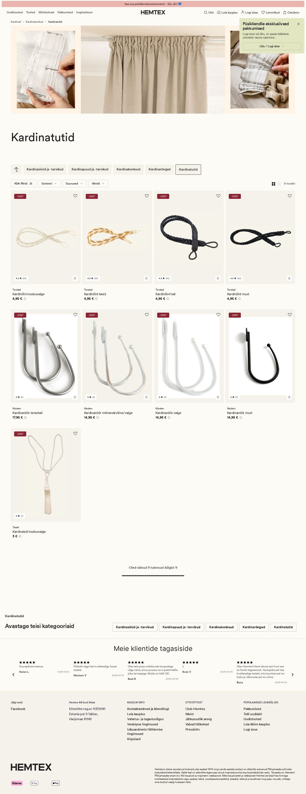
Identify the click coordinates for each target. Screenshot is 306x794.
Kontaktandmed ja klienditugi (148, 709)
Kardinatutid (188, 169)
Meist (189, 714)
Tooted (30, 12)
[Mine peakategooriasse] (16, 169)
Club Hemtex (195, 709)
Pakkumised (65, 12)
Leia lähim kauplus (257, 724)
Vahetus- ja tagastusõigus (145, 719)
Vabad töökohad (197, 724)
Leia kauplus (136, 714)
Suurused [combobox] (72, 183)
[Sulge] (298, 23)
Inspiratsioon (84, 12)
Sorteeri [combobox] (47, 183)
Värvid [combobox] (96, 183)
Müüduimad (46, 12)
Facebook (18, 709)
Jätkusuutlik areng (198, 719)
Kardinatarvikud (34, 21)
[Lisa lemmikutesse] (75, 196)
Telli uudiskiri (253, 714)
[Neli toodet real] (273, 183)
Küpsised (133, 739)
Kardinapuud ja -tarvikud (90, 169)
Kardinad (16, 21)
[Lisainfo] (24, 299)
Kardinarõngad (159, 169)
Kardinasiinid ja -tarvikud (45, 169)
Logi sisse (250, 729)
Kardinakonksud (128, 169)
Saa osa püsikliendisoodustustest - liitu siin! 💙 (153, 3)
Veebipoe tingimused (142, 724)
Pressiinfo (192, 729)
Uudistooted (15, 12)
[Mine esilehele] (153, 12)
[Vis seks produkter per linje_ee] (279, 183)
